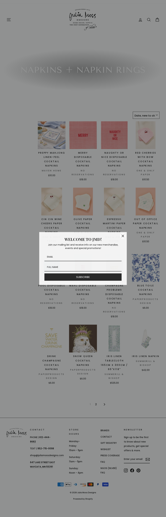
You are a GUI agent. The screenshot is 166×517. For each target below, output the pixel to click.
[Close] (123, 236)
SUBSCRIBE (83, 277)
